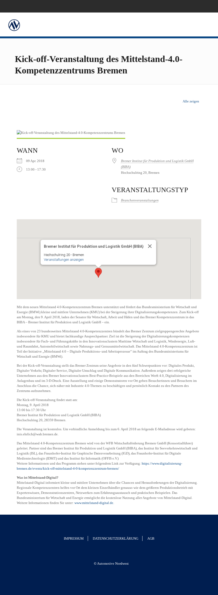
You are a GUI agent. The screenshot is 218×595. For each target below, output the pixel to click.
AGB (150, 538)
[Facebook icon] (200, 6)
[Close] (149, 246)
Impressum (74, 538)
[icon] (206, 6)
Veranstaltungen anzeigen (63, 260)
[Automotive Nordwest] (14, 24)
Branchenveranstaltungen (140, 200)
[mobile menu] (209, 24)
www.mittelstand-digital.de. (94, 503)
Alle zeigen (191, 101)
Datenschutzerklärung (115, 538)
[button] (98, 273)
